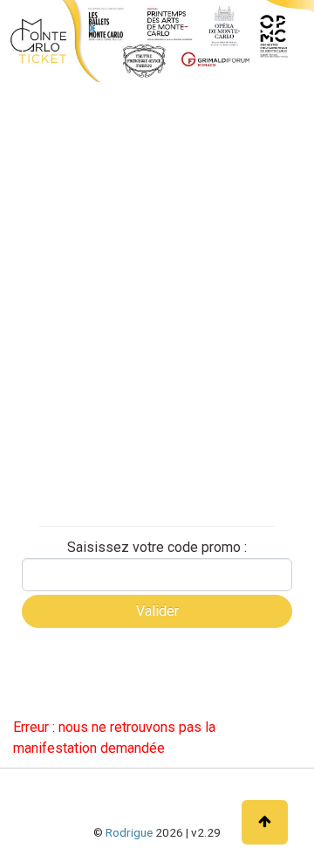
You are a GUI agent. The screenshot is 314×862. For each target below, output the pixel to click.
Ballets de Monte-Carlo (84, 231)
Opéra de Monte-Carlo (83, 262)
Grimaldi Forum (64, 293)
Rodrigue (129, 832)
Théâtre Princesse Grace (90, 421)
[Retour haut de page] (265, 822)
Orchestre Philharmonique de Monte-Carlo (94, 332)
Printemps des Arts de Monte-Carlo (75, 381)
